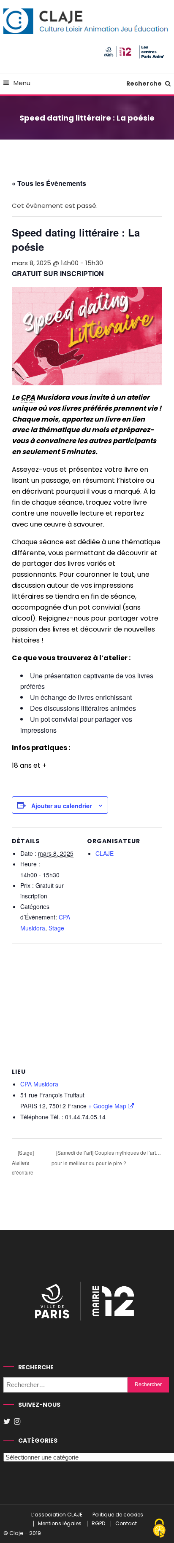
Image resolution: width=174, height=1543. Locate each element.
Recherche (144, 83)
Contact (126, 1524)
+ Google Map (107, 1106)
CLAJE (104, 853)
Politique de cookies (117, 1515)
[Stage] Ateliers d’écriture (23, 1162)
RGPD (98, 1524)
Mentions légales (60, 1524)
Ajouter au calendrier (61, 805)
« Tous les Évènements (49, 183)
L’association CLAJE (56, 1515)
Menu (21, 82)
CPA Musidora (39, 1084)
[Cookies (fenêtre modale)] (159, 1528)
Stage (56, 928)
